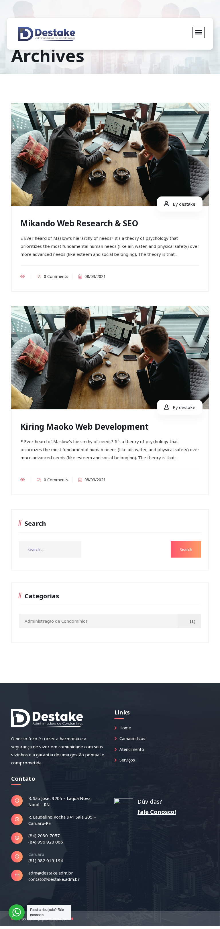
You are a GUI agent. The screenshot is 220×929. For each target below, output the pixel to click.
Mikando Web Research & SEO (79, 223)
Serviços (126, 760)
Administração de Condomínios (56, 621)
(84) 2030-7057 (44, 835)
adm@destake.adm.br (50, 873)
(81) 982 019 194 (45, 860)
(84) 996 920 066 (45, 842)
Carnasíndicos (131, 738)
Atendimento (131, 749)
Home (124, 728)
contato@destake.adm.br (54, 879)
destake (187, 204)
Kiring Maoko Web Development (84, 426)
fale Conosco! (157, 812)
